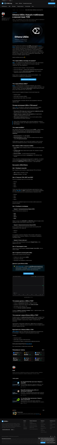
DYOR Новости (4, 6)
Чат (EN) (51, 422)
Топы (33, 6)
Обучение (13, 6)
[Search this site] (54, 6)
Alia (2, 16)
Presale (24, 422)
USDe (16, 107)
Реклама (42, 422)
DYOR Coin (20, 3)
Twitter (51, 428)
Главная (13, 9)
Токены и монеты (20, 6)
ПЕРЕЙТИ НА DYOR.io (28, 273)
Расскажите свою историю (27, 3)
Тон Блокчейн (27, 6)
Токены (16, 3)
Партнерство (43, 430)
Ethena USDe (21, 266)
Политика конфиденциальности (33, 423)
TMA (9, 6)
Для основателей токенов (43, 428)
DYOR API (25, 428)
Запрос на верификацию (43, 426)
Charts (24, 425)
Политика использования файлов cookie (33, 427)
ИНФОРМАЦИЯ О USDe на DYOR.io (28, 79)
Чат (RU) (51, 425)
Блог (17, 9)
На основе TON (16, 436)
